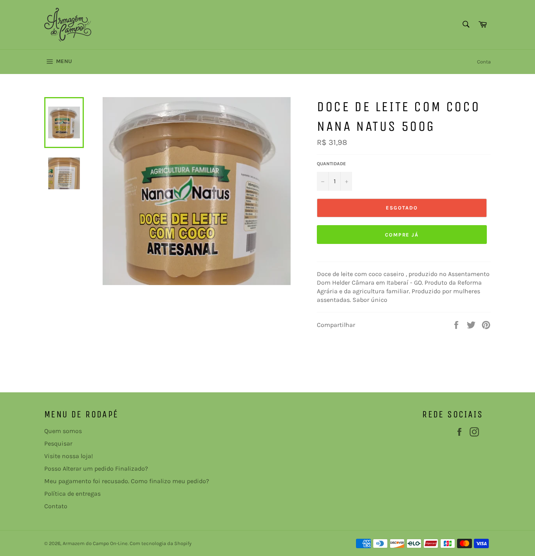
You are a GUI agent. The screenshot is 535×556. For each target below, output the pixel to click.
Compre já (402, 235)
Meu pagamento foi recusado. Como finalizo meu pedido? (126, 481)
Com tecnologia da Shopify (161, 543)
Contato (55, 506)
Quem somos (63, 431)
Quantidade (331, 163)
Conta (484, 62)
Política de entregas (72, 493)
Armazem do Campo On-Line (95, 543)
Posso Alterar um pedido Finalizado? (96, 468)
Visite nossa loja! (68, 456)
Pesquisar (58, 443)
